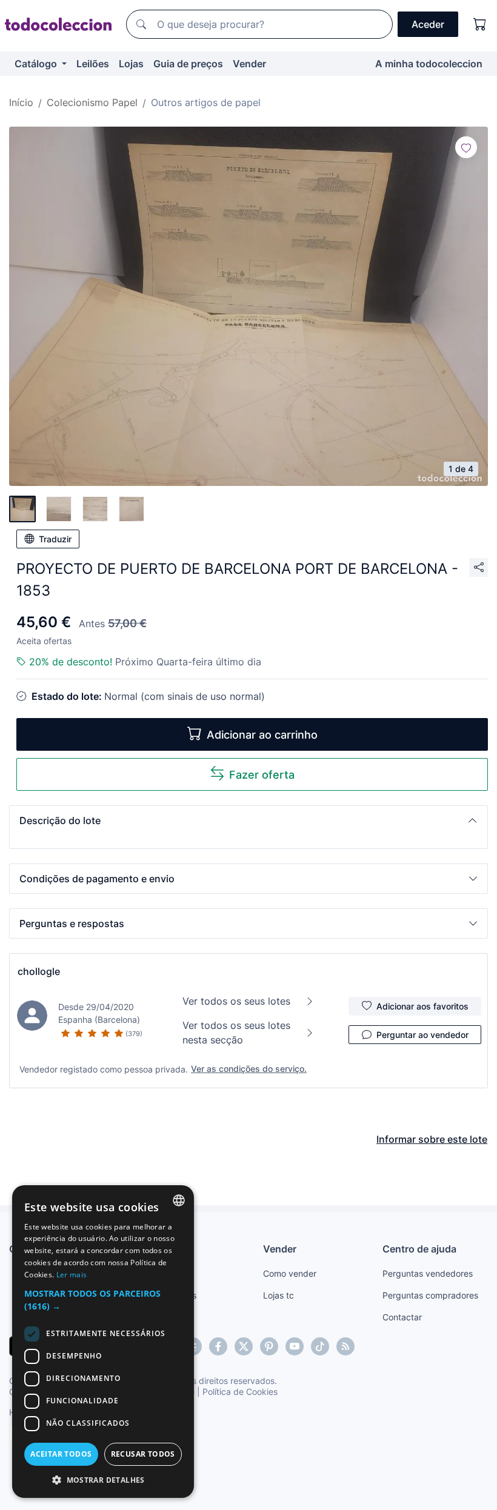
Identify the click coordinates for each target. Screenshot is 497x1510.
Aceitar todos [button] (61, 1454)
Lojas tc (278, 1295)
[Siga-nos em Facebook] (218, 1346)
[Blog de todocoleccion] (345, 1346)
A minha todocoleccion (428, 64)
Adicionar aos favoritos (422, 1006)
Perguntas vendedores (427, 1273)
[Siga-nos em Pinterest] (269, 1346)
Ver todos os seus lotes (236, 1001)
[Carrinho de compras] (480, 24)
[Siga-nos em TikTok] (320, 1346)
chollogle (39, 971)
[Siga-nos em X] (244, 1346)
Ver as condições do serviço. (249, 1068)
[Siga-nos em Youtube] (294, 1346)
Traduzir (55, 539)
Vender (249, 64)
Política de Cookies (240, 1391)
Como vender (289, 1273)
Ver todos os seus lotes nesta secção (236, 1032)
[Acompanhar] (466, 147)
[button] (248, 820)
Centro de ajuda (419, 1249)
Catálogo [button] (37, 64)
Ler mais (71, 1274)
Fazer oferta (262, 774)
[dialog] (103, 1341)
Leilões (92, 64)
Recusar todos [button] (143, 1454)
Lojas (131, 64)
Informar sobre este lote (431, 1139)
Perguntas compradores (430, 1295)
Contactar (402, 1317)
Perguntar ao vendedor (422, 1034)
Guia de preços (188, 64)
